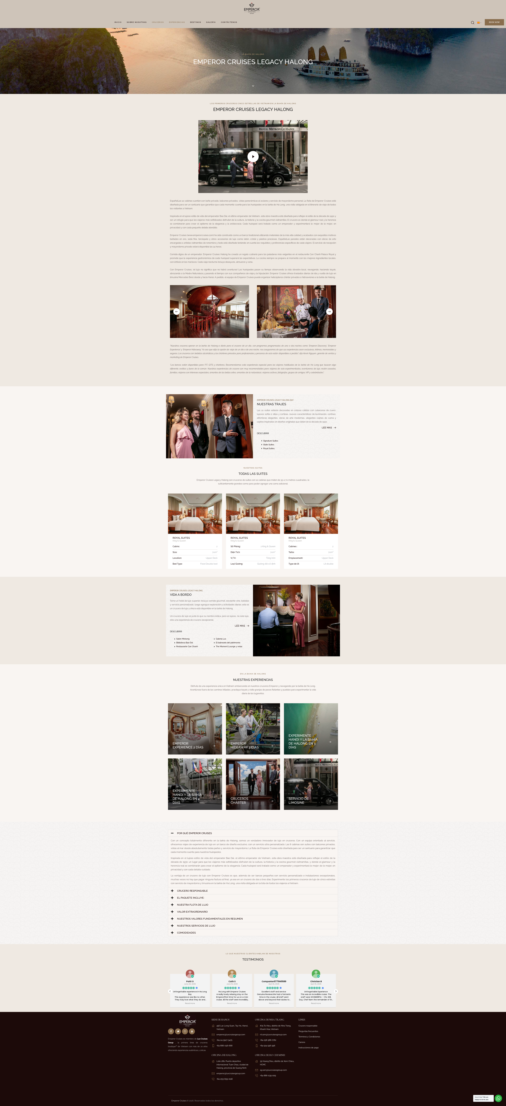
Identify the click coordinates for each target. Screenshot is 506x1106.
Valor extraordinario (192, 911)
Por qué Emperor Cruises (194, 833)
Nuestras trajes (271, 404)
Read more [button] (190, 1003)
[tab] (253, 833)
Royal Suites (181, 538)
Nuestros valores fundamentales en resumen (210, 918)
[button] (176, 311)
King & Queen (179, 540)
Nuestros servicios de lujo (196, 925)
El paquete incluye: (190, 897)
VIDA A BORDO (181, 594)
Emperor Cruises (178, 1101)
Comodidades (186, 932)
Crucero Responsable (192, 890)
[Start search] (472, 23)
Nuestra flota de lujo (192, 904)
